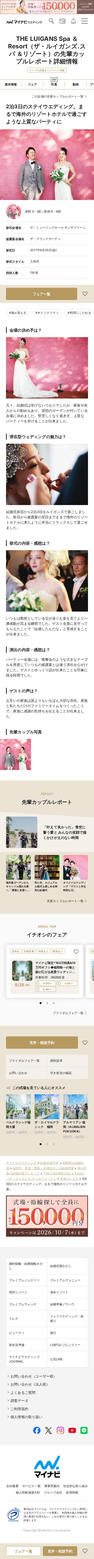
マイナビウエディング (21, 1163)
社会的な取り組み (75, 1486)
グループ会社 (53, 1492)
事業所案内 (52, 1486)
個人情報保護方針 (28, 1492)
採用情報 (72, 1492)
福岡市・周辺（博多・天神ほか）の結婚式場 (43, 1168)
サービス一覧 (31, 1486)
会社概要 (12, 1486)
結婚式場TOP (49, 1163)
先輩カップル (69, 1179)
